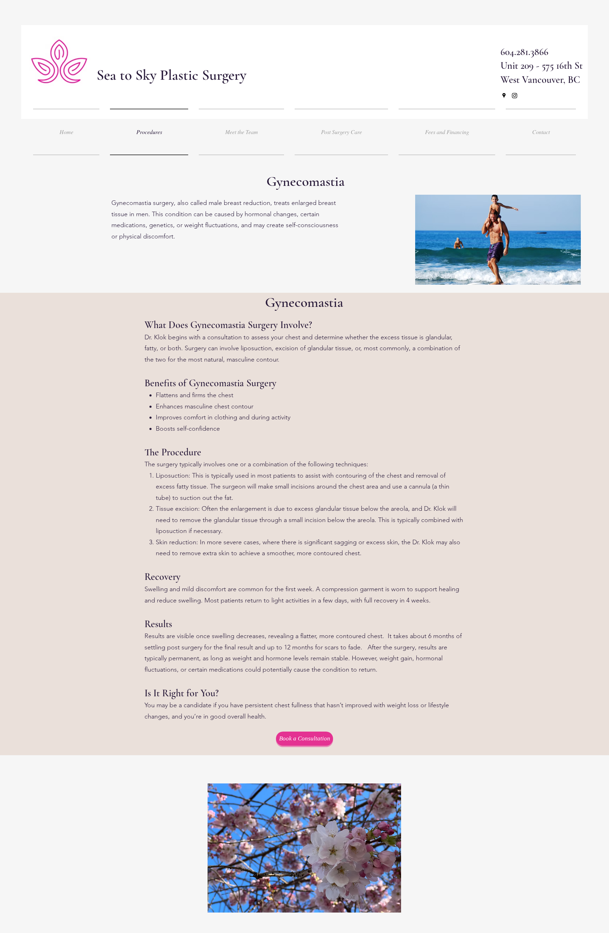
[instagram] (514, 95)
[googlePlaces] (504, 95)
